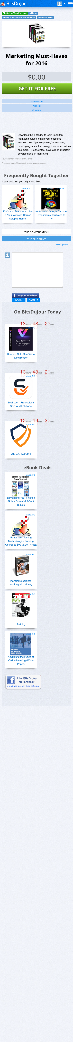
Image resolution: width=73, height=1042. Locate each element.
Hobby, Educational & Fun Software (19, 17)
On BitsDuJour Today (37, 312)
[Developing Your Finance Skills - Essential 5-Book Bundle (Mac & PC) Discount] (20, 484)
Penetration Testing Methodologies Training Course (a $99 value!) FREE (21, 541)
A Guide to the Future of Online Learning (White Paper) (21, 660)
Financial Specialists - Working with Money (21, 582)
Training (21, 624)
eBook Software (45, 17)
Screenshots (37, 101)
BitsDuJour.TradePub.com (14, 13)
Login (18, 300)
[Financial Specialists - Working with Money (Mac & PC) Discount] (20, 564)
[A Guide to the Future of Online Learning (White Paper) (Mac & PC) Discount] (20, 643)
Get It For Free (37, 88)
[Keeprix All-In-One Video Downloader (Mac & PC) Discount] (20, 337)
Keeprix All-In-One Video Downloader (21, 355)
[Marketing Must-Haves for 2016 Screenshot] (8, 142)
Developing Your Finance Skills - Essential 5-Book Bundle (21, 501)
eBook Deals (37, 467)
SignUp (33, 300)
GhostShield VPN (21, 454)
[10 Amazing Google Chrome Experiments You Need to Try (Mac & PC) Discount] (50, 198)
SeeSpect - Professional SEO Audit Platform (20, 404)
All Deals (33, 13)
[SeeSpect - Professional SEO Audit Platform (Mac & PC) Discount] (20, 385)
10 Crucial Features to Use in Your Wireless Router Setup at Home (17, 214)
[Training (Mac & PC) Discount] (20, 604)
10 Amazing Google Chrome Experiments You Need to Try (51, 214)
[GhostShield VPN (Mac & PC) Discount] (20, 434)
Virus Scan (37, 110)
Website (37, 105)
